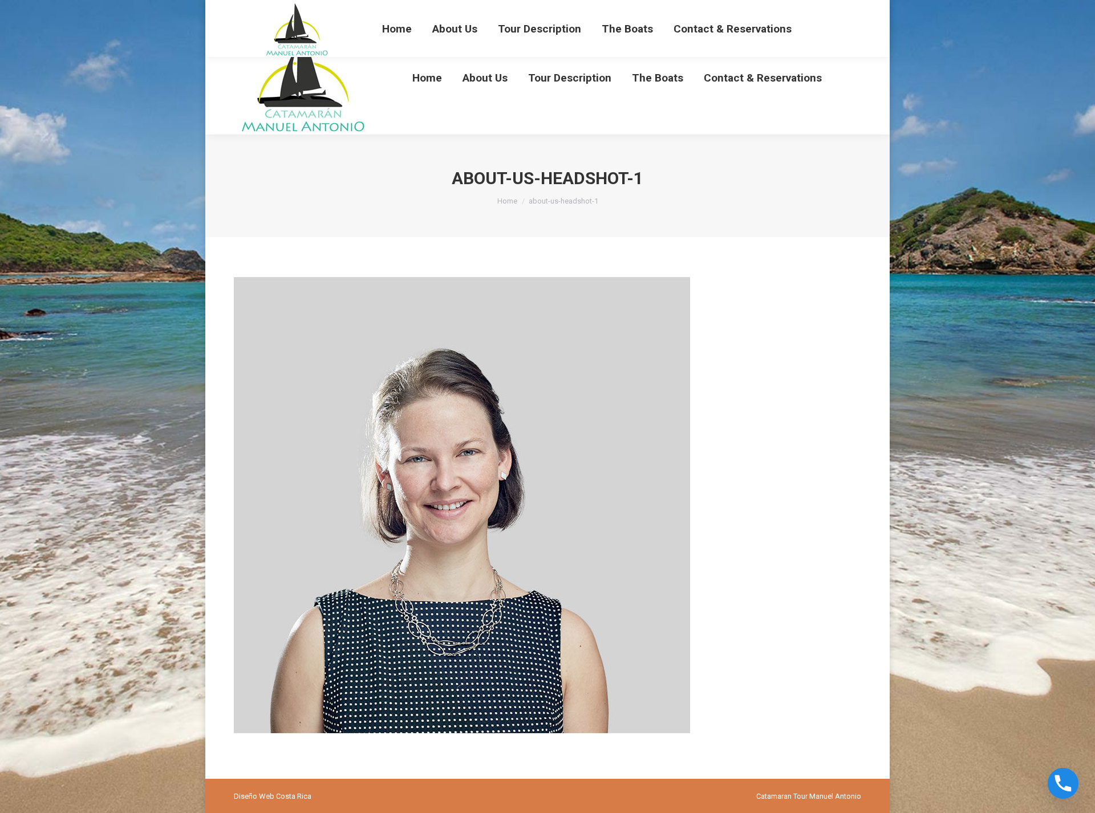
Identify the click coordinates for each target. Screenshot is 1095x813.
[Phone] (1063, 783)
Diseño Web (254, 796)
